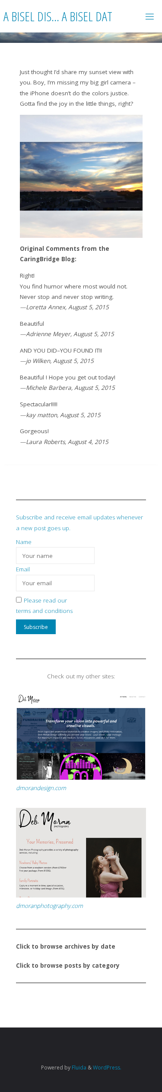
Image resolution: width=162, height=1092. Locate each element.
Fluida (78, 1067)
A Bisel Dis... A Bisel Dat (57, 16)
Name (24, 542)
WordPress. (107, 1067)
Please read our (45, 600)
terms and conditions (44, 611)
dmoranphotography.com (49, 906)
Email (23, 569)
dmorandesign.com (41, 788)
